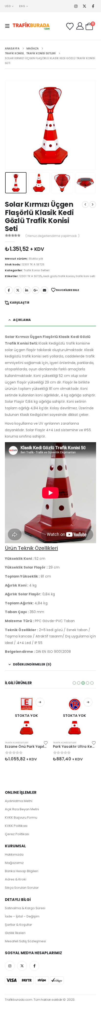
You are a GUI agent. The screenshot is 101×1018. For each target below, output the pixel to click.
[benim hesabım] (80, 26)
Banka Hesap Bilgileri (21, 871)
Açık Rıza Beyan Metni (22, 809)
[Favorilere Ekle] (46, 743)
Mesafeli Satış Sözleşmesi (25, 941)
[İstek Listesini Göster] (69, 26)
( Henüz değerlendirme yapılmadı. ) (52, 236)
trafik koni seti (85, 276)
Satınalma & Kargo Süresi (25, 908)
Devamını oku (40, 702)
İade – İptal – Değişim (22, 916)
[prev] (85, 204)
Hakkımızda (14, 854)
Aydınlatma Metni (18, 801)
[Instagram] (76, 6)
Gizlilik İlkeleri (15, 933)
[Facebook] (93, 6)
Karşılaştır (19, 302)
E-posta (44, 290)
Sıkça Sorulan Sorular (22, 887)
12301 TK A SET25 (30, 276)
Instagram (10, 966)
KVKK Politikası (16, 825)
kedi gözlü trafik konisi (58, 276)
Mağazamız (14, 862)
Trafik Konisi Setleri (37, 270)
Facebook (9, 290)
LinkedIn (27, 290)
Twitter (18, 290)
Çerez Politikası (17, 834)
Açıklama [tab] (22, 320)
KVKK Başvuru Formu (21, 817)
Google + (35, 290)
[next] (92, 204)
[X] (84, 6)
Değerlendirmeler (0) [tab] (32, 664)
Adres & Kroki (15, 879)
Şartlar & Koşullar (18, 924)
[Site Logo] (31, 26)
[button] (9, 26)
